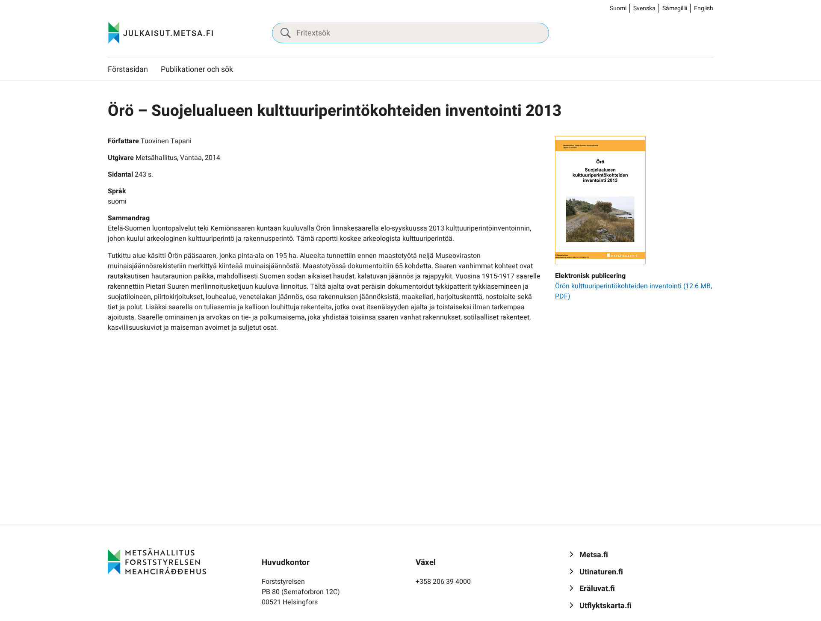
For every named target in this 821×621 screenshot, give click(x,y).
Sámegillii (674, 8)
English (703, 8)
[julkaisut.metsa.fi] (157, 561)
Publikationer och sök (197, 69)
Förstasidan (128, 69)
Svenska (644, 8)
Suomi (618, 8)
